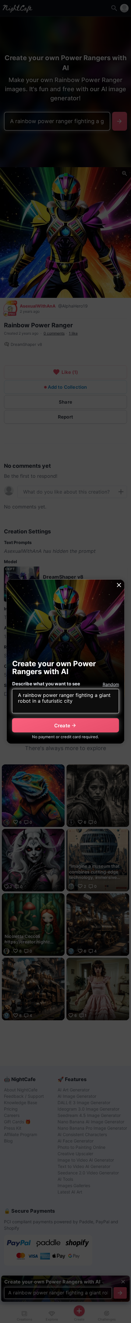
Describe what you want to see (46, 684)
